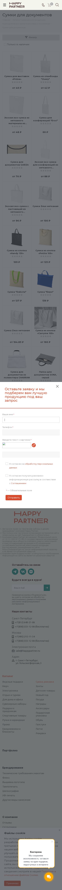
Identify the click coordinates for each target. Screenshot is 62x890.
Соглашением (18, 483)
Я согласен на (31, 466)
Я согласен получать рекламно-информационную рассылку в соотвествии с (32, 479)
